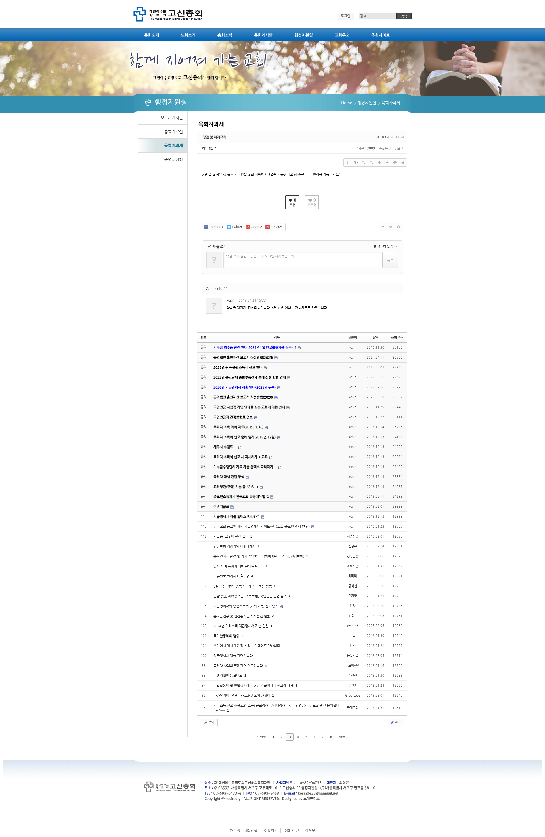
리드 (352, 636)
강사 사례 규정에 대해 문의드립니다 (239, 566)
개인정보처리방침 (243, 830)
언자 (352, 606)
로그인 (345, 16)
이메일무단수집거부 (299, 830)
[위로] (379, 162)
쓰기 (397, 722)
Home (346, 102)
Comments (216, 288)
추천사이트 (380, 35)
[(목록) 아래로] (387, 162)
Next (343, 737)
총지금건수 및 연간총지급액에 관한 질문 (242, 616)
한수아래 (352, 626)
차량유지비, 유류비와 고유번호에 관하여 (242, 696)
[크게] (363, 162)
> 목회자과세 (389, 102)
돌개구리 (352, 708)
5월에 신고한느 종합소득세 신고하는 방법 (243, 586)
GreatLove (352, 695)
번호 (203, 337)
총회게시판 (263, 35)
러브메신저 (209, 148)
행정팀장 (352, 556)
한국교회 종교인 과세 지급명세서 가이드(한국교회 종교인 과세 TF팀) (262, 526)
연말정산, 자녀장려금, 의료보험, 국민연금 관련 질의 (250, 596)
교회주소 (342, 35)
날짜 (375, 337)
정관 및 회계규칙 (214, 137)
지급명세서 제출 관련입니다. (233, 656)
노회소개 (188, 35)
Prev (262, 737)
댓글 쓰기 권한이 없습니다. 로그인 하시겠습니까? (261, 256)
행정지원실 (303, 35)
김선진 (352, 675)
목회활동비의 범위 (226, 636)
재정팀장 (352, 536)
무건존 (352, 685)
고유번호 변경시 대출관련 (231, 576)
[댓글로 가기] (395, 162)
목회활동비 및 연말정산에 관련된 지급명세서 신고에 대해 (253, 686)
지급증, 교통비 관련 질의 (231, 536)
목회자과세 (173, 145)
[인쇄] (403, 162)
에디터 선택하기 (387, 246)
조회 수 (396, 337)
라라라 (352, 576)
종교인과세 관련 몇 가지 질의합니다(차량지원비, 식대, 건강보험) (259, 556)
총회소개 (151, 35)
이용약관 (271, 830)
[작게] (371, 162)
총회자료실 (173, 131)
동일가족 (352, 655)
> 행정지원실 (365, 102)
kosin (230, 300)
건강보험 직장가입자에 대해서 (235, 546)
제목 (277, 337)
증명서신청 (173, 159)
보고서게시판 (172, 117)
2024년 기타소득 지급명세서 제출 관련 (241, 626)
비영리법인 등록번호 (228, 676)
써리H (353, 616)
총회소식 (224, 35)
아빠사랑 (352, 566)
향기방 (352, 596)
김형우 (352, 546)
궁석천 (352, 586)
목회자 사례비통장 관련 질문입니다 (238, 666)
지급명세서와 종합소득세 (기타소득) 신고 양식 (246, 606)
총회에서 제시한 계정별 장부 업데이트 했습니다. (247, 646)
